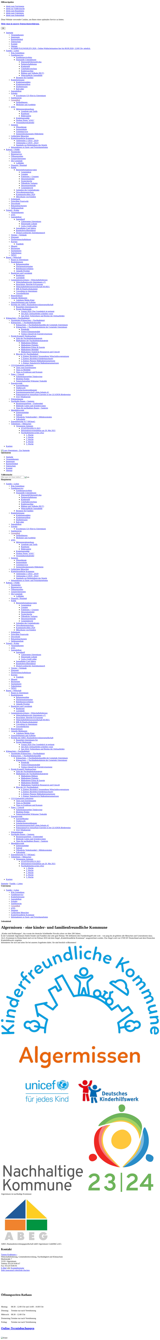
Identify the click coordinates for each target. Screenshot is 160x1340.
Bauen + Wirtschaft (13, 257)
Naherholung (16, 253)
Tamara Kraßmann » (9, 1254)
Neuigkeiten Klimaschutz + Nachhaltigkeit (28, 320)
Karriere (9, 446)
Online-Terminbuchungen (17, 1328)
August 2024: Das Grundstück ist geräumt (37, 311)
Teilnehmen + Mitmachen (21, 424)
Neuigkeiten (16, 152)
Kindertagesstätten (23, 82)
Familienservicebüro (24, 57)
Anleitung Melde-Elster (25, 300)
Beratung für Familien (24, 78)
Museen (14, 246)
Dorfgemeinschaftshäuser (21, 239)
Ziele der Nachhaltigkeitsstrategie (29, 338)
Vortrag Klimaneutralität (30, 332)
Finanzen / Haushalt (19, 165)
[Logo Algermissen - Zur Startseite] (15, 450)
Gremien (24, 174)
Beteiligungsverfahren (24, 269)
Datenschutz (16, 42)
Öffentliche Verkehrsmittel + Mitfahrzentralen (34, 417)
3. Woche (30, 439)
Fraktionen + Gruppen (30, 176)
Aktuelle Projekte (23, 271)
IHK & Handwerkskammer (27, 289)
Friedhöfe (20, 244)
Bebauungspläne (22, 264)
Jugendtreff (20, 219)
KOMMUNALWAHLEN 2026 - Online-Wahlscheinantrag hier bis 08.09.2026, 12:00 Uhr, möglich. (50, 48)
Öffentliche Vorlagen (29, 183)
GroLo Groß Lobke (29, 226)
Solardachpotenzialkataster (26, 390)
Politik (13, 167)
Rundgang (25, 113)
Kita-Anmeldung (17, 53)
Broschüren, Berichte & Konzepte (29, 284)
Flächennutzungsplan (24, 266)
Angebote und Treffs (29, 111)
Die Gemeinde (16, 161)
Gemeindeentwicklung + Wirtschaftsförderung (29, 280)
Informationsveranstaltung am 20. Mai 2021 (38, 430)
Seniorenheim (21, 129)
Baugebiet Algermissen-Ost (27, 307)
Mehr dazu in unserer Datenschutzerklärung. (20, 24)
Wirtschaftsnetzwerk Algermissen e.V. (31, 282)
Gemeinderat (26, 172)
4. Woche (30, 442)
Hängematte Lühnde (29, 224)
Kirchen (14, 242)
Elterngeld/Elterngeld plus (31, 62)
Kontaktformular (17, 1268)
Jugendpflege (16, 91)
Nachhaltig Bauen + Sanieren (22, 401)
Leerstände (20, 278)
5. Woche (30, 444)
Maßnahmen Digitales (29, 345)
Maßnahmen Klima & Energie (33, 347)
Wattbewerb (21, 388)
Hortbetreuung (22, 87)
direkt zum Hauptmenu (15, 11)
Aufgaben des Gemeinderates (27, 190)
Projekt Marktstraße (24, 309)
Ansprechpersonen (18, 158)
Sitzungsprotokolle (28, 185)
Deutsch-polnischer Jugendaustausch (30, 233)
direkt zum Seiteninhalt (15, 15)
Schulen (14, 93)
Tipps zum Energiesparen (26, 367)
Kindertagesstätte (23, 118)
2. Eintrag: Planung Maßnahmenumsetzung (38, 361)
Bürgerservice (16, 154)
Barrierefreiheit (17, 39)
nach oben (15, 1270)
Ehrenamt (15, 237)
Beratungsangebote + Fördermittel (29, 403)
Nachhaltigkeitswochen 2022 (32, 433)
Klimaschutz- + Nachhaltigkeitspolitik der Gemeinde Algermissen (42, 325)
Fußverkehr (20, 419)
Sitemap (14, 46)
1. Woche (30, 435)
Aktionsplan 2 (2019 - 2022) (27, 143)
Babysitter (20, 89)
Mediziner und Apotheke (26, 105)
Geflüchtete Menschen (20, 136)
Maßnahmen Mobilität (29, 349)
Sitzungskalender (27, 179)
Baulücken (20, 275)
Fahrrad (19, 415)
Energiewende (16, 383)
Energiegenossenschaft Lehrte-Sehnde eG (32, 392)
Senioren (14, 125)
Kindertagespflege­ (23, 84)
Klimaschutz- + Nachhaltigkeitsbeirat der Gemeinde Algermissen (41, 327)
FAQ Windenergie (23, 397)
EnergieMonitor (22, 385)
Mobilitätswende (17, 410)
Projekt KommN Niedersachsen (23, 336)
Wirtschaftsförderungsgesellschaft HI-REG (33, 287)
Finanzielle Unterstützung (26, 60)
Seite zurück (6, 1270)
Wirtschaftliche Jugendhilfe (31, 75)
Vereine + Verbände (19, 235)
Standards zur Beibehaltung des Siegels (31, 145)
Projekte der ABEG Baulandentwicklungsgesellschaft (32, 305)
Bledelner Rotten (22, 379)
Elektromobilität (22, 412)
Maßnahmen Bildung (29, 343)
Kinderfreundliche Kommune (22, 138)
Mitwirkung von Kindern (26, 197)
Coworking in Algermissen (26, 291)
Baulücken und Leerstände (21, 273)
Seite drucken (24, 1270)
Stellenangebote (17, 208)
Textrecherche (26, 181)
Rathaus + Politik (13, 149)
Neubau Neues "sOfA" (25, 120)
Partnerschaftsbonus (29, 64)
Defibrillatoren (22, 102)
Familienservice (17, 55)
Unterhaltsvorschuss (29, 69)
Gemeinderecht (27, 188)
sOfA (13, 107)
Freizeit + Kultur (12, 210)
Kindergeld (25, 66)
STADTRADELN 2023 (30, 428)
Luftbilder (20, 163)
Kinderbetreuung (17, 80)
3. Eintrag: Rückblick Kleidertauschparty (37, 358)
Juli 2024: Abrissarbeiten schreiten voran (37, 314)
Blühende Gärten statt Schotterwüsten (31, 406)
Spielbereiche (16, 98)
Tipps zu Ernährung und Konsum (29, 372)
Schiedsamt (15, 199)
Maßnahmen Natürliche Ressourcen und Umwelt (40, 352)
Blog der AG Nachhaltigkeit (27, 354)
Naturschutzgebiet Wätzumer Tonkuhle (31, 381)
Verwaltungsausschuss (25, 192)
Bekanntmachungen (19, 206)
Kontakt (14, 44)
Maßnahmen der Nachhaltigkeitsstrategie (32, 340)
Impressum (15, 37)
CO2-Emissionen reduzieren (22, 365)
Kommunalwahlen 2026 (25, 194)
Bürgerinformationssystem (26, 170)
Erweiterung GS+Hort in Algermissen (31, 96)
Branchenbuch (16, 296)
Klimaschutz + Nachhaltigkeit (18, 318)
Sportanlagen (16, 251)
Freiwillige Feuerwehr (19, 201)
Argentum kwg (22, 131)
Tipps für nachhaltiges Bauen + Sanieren (32, 408)
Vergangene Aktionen (24, 426)
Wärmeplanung (17, 399)
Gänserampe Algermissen (31, 221)
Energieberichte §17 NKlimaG (23, 421)
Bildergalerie (26, 116)
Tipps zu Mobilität (23, 370)
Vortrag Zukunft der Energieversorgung (36, 334)
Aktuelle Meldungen (19, 298)
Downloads (15, 203)
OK (3, 28)
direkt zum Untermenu (15, 13)
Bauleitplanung (17, 262)
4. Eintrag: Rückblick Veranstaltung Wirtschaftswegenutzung (45, 356)
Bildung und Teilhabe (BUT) (32, 73)
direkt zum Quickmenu (15, 6)
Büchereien (15, 248)
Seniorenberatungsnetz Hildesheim (29, 134)
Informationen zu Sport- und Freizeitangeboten (29, 147)
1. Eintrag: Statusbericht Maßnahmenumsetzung (40, 363)
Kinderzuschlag (27, 71)
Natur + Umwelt (17, 374)
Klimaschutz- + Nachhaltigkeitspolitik (26, 323)
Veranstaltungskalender (25, 122)
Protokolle (25, 329)
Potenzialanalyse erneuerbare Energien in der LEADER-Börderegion (43, 394)
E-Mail (3, 1268)
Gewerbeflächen (22, 293)
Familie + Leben (12, 51)
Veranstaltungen (17, 35)
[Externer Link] (80, 1102)
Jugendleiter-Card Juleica (26, 228)
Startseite (9, 33)
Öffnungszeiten (17, 156)
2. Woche (30, 437)
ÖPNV (14, 255)
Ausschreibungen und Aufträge (23, 302)
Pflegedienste (21, 127)
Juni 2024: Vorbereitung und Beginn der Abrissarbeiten (42, 316)
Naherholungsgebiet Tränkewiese (29, 376)
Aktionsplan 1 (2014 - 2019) (27, 140)
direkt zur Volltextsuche (15, 8)
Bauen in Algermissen (19, 260)
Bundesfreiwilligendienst (26, 230)
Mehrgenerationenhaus (25, 109)
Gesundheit (15, 100)
